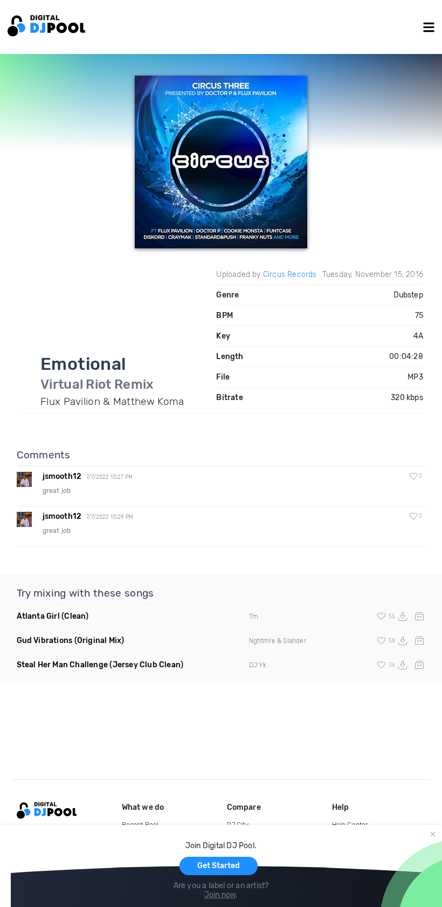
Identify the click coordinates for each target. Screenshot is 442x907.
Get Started (218, 865)
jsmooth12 (62, 476)
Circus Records (290, 274)
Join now (220, 894)
